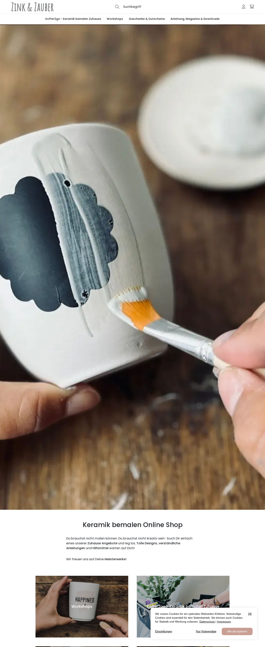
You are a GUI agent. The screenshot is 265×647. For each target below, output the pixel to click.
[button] (117, 6)
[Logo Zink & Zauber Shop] (32, 7)
